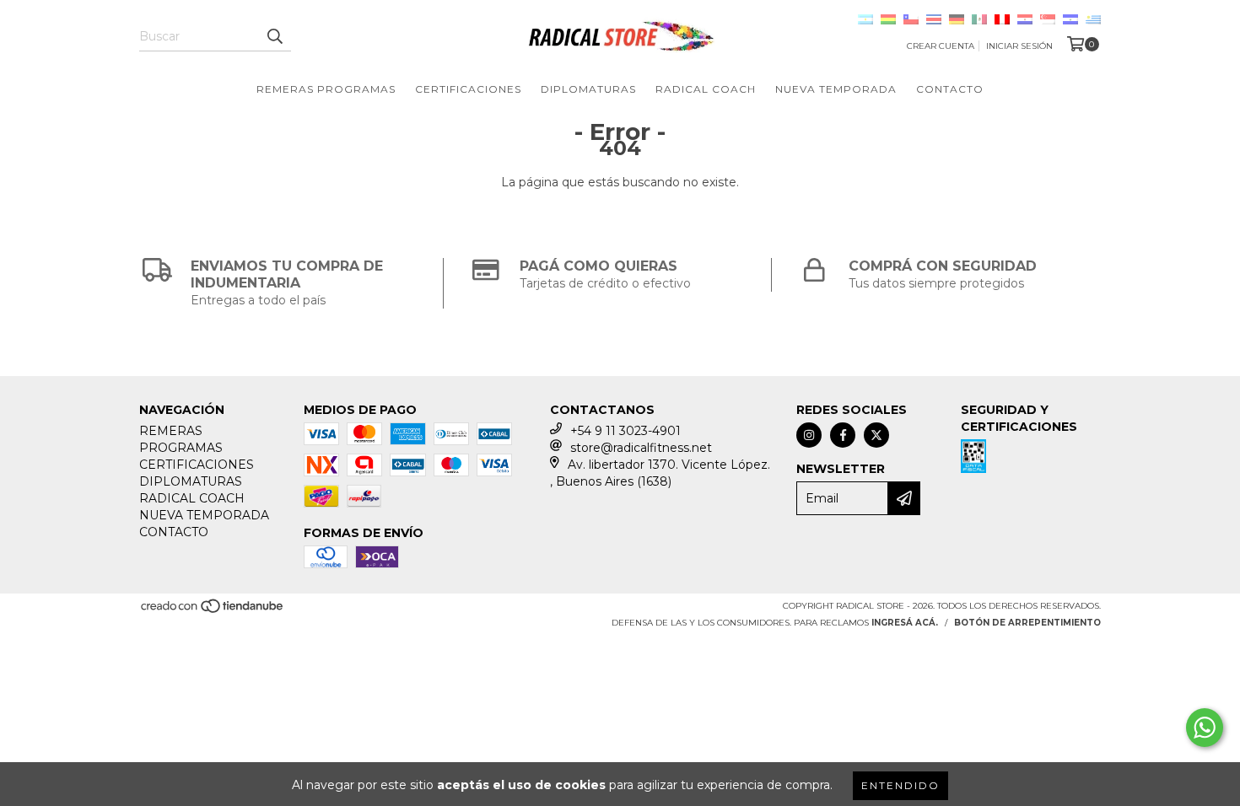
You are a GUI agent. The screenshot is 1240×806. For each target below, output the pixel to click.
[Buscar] (274, 36)
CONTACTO (950, 89)
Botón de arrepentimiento (1027, 622)
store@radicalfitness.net (641, 447)
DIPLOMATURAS (588, 89)
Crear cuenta (940, 45)
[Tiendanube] (213, 611)
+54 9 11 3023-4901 (625, 430)
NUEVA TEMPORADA (836, 89)
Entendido (900, 785)
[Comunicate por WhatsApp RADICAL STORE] (1204, 727)
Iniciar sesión (1019, 45)
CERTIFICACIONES (468, 89)
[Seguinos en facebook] (842, 435)
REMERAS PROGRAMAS (326, 89)
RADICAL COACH (705, 89)
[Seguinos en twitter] (876, 435)
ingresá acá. (904, 622)
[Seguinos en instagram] (809, 435)
